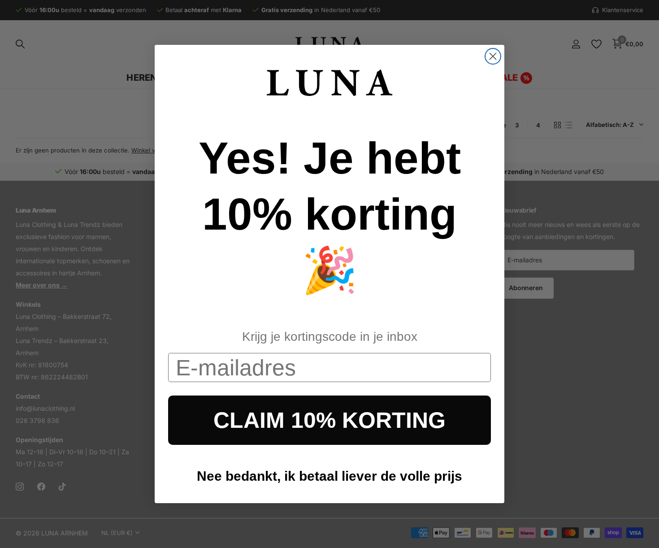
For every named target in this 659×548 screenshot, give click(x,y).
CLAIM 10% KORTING (329, 420)
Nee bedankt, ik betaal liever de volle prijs (329, 476)
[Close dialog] (493, 56)
